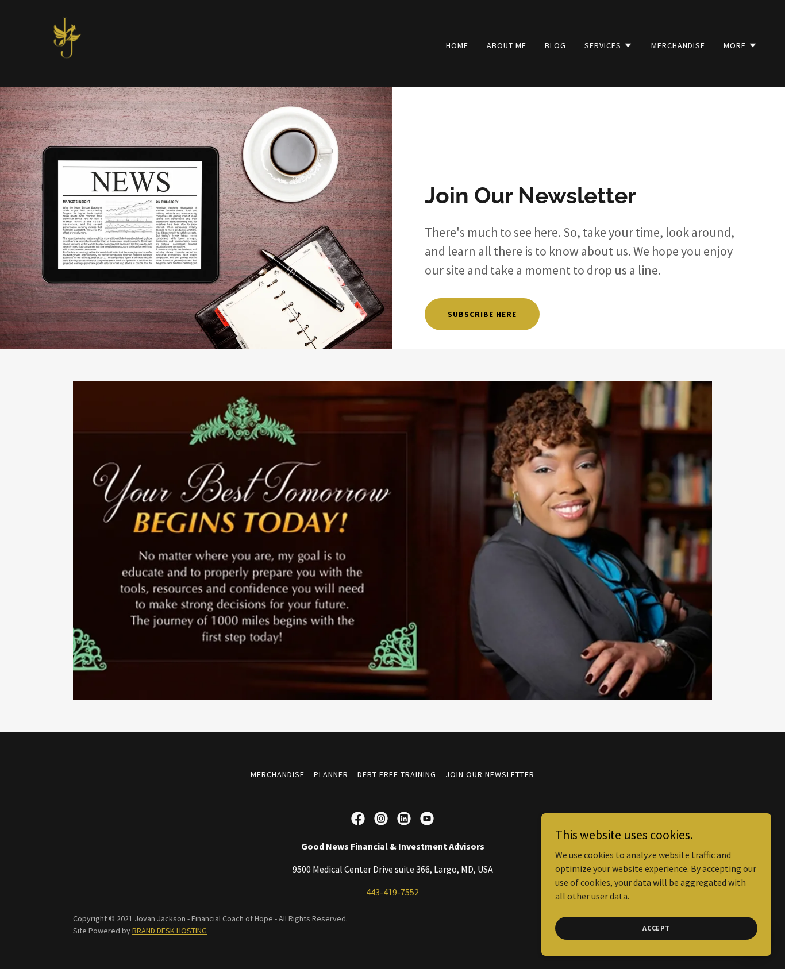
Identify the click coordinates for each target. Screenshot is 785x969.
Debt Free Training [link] (396, 774)
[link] (57, 42)
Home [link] (457, 45)
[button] (608, 45)
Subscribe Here (482, 314)
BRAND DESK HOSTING (169, 930)
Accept (656, 928)
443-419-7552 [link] (392, 892)
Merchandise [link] (678, 45)
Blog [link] (555, 45)
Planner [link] (331, 774)
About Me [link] (506, 45)
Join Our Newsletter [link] (489, 774)
